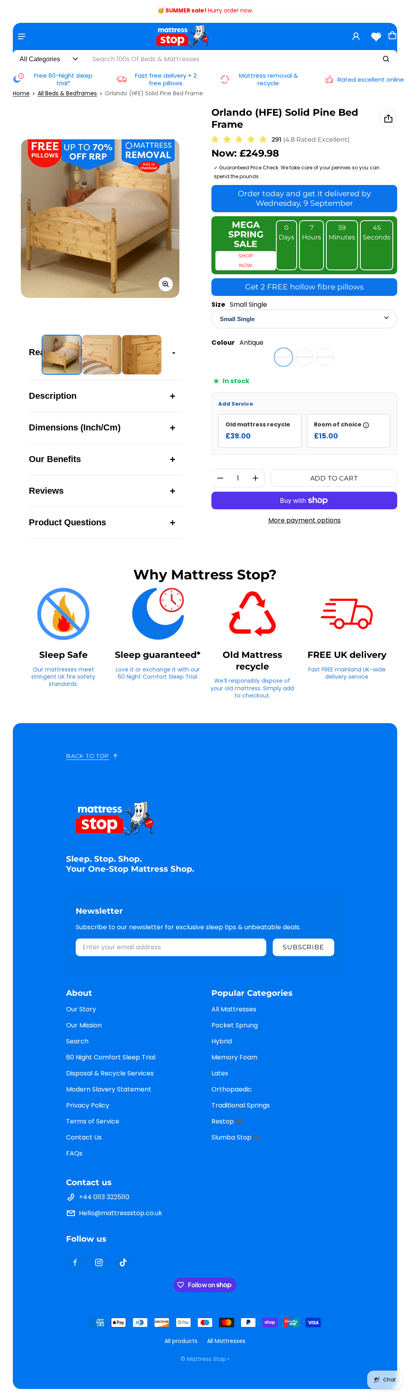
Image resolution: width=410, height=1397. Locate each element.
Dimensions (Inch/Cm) (75, 427)
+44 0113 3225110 (104, 1197)
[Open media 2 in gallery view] (102, 355)
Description (52, 396)
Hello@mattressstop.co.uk (120, 1213)
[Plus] (255, 478)
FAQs (74, 1153)
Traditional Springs (240, 1105)
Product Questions (67, 522)
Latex (219, 1073)
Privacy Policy (87, 1105)
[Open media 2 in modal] (100, 218)
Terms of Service (92, 1121)
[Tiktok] (123, 1262)
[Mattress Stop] (182, 36)
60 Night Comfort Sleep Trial (110, 1057)
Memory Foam (234, 1057)
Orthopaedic (231, 1089)
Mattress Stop (206, 1359)
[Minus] (220, 478)
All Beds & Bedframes (67, 93)
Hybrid (221, 1041)
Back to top (87, 756)
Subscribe (303, 947)
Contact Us (84, 1137)
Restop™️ (226, 1121)
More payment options (304, 520)
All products (181, 1341)
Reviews (46, 491)
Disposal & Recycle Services (110, 1073)
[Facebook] (75, 1262)
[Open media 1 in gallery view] (62, 355)
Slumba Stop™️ (235, 1137)
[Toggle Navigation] (21, 36)
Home (21, 93)
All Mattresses (233, 1009)
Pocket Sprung (234, 1025)
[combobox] (241, 59)
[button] (392, 37)
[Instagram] (99, 1262)
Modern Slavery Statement (108, 1089)
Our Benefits (55, 459)
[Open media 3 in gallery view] (142, 355)
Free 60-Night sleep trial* (63, 79)
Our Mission (84, 1025)
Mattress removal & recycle (268, 79)
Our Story (81, 1009)
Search (77, 1041)
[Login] (356, 36)
